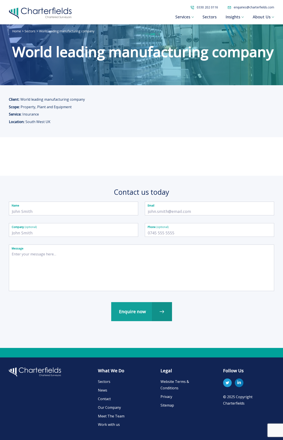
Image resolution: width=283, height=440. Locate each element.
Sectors (210, 16)
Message (17, 248)
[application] (192, 16)
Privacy (166, 396)
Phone (158, 227)
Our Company (109, 407)
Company (24, 227)
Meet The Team (111, 416)
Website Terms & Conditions (175, 384)
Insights (233, 16)
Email (151, 205)
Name (15, 205)
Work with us (109, 424)
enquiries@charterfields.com (253, 7)
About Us (262, 16)
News (102, 390)
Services (182, 16)
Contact (104, 398)
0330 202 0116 (207, 7)
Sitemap (167, 405)
